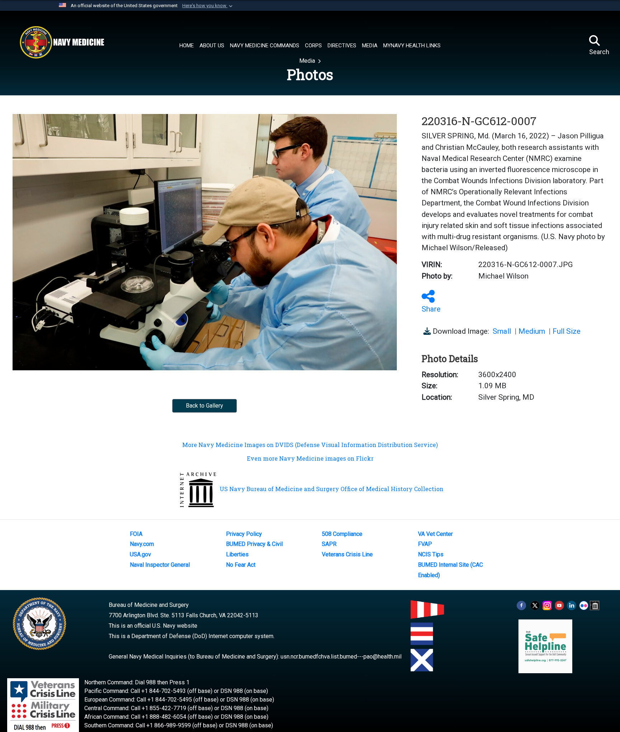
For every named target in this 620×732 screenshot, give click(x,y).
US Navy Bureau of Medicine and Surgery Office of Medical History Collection (331, 489)
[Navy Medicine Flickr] (583, 605)
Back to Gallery (204, 405)
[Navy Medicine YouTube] (559, 605)
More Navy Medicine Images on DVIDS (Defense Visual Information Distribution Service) (310, 444)
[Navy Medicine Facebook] (521, 605)
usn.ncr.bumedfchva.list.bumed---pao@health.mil (341, 656)
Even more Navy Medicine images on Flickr (310, 458)
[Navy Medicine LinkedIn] (571, 605)
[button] (208, 5)
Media (307, 60)
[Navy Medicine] (62, 42)
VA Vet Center (435, 534)
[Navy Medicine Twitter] (535, 605)
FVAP (425, 544)
